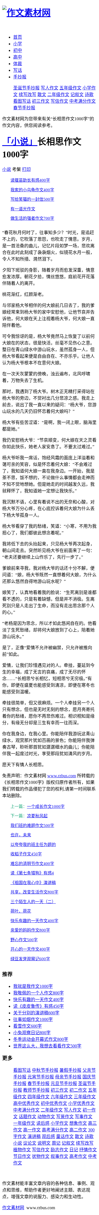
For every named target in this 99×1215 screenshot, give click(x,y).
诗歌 (89, 94)
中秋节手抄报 (45, 1070)
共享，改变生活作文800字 (34, 892)
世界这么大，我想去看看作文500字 (47, 1046)
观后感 (48, 1136)
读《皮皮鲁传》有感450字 (38, 1006)
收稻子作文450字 (26, 854)
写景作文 (65, 1116)
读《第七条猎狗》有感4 (32, 873)
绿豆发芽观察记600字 (30, 959)
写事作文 (83, 1116)
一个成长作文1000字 (46, 806)
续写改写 (27, 94)
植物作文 (22, 1149)
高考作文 (78, 1156)
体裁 (17, 63)
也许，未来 (20, 835)
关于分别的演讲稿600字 (36, 1012)
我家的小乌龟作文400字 (32, 190)
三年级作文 (85, 1096)
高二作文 (78, 1130)
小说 (6, 169)
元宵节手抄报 (41, 1077)
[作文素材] (26, 13)
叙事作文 (59, 1156)
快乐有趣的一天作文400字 (34, 921)
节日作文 (22, 1156)
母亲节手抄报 (68, 1077)
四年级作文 (39, 1096)
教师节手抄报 (36, 1090)
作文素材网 (13, 1207)
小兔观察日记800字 (32, 1032)
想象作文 (78, 1123)
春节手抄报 (24, 107)
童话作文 (65, 1136)
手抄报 (19, 77)
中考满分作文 (82, 101)
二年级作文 (58, 94)
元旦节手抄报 (64, 1083)
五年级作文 (70, 88)
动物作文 (46, 1116)
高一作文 (32, 1130)
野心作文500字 (24, 940)
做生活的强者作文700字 (32, 218)
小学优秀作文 (81, 1103)
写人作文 (49, 88)
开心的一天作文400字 (30, 949)
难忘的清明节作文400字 (32, 863)
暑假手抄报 (70, 1070)
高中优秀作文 (26, 1103)
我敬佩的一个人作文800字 (38, 993)
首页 (17, 37)
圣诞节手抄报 (26, 88)
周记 (56, 1143)
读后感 (43, 1123)
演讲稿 (34, 1136)
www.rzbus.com (61, 775)
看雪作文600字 (27, 1026)
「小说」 (19, 142)
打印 (26, 169)
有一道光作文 (22, 209)
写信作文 (59, 101)
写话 (17, 70)
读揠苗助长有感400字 (30, 180)
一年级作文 (24, 1123)
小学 (17, 43)
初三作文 (41, 101)
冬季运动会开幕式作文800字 (40, 1039)
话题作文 (27, 1116)
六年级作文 (62, 1096)
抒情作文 (88, 1149)
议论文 (29, 1143)
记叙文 (77, 94)
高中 (17, 57)
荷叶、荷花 (20, 911)
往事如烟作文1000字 (33, 1019)
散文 (41, 94)
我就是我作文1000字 (33, 986)
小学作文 (59, 1123)
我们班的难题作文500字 (32, 825)
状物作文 (41, 1156)
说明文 (44, 1143)
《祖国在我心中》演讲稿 (33, 882)
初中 (17, 50)
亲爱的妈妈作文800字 (30, 930)
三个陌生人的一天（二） (33, 902)
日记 (73, 1149)
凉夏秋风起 (37, 816)
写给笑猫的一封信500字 (32, 199)
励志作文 (59, 1149)
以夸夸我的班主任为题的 (33, 844)
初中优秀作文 (54, 1103)
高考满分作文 (55, 1130)
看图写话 (22, 101)
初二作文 (78, 1090)
